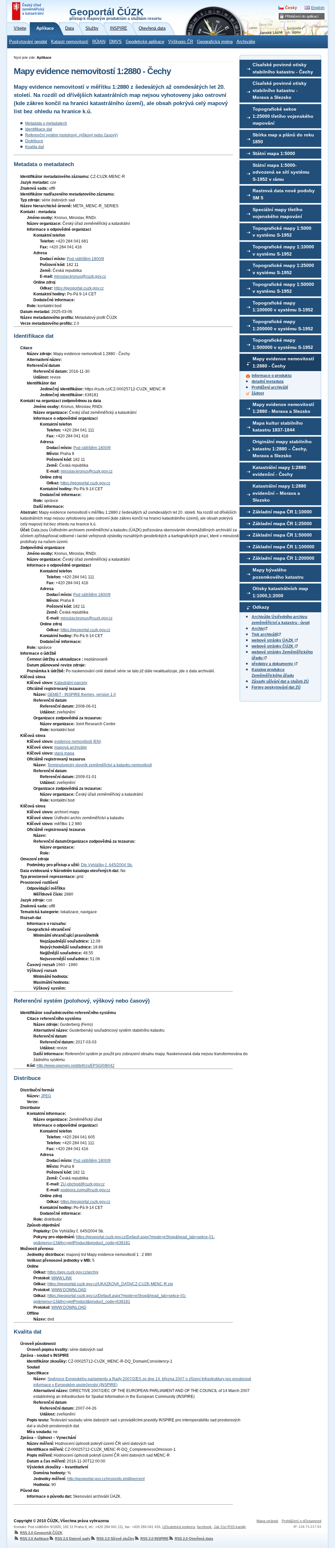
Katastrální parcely (70, 682)
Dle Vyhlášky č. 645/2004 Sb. (107, 865)
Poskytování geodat (28, 41)
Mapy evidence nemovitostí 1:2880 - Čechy (283, 362)
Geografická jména (215, 41)
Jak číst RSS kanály (230, 1527)
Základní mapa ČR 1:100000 (283, 546)
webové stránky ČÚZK (273, 646)
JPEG (46, 1096)
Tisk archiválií (264, 634)
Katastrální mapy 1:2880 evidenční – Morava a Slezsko (279, 493)
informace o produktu (271, 375)
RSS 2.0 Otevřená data (194, 1538)
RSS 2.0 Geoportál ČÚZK (41, 1533)
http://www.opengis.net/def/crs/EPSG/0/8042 (76, 1065)
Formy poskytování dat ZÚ (276, 687)
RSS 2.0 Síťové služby (115, 1538)
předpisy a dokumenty (273, 664)
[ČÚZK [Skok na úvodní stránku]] (28, 11)
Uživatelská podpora (178, 1527)
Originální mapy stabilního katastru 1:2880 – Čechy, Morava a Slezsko (282, 448)
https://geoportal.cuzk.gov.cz (79, 288)
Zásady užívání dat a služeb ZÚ (280, 681)
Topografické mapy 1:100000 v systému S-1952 (283, 306)
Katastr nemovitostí (69, 41)
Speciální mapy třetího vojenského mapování (278, 213)
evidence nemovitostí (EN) (77, 741)
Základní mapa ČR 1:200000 (283, 558)
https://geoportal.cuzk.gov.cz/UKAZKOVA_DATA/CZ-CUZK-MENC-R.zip (110, 1284)
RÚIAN (98, 41)
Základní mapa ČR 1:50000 (282, 535)
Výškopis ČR (180, 41)
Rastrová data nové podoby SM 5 (284, 194)
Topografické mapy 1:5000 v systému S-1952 (282, 232)
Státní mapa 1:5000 (274, 153)
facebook (204, 1527)
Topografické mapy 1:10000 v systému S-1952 (283, 250)
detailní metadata (268, 381)
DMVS (115, 41)
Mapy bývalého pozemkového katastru (278, 573)
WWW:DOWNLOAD (68, 1290)
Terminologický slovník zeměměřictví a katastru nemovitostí (99, 765)
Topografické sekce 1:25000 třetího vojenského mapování (283, 116)
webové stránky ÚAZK (273, 640)
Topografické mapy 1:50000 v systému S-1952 (283, 288)
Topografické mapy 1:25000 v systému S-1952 (283, 269)
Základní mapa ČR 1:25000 (282, 523)
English (318, 8)
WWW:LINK (61, 1278)
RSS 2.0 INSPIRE (154, 1538)
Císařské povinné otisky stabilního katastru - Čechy (283, 68)
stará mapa (64, 753)
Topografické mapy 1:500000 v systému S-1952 (283, 343)
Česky (291, 8)
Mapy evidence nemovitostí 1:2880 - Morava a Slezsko (283, 408)
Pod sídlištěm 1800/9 (85, 259)
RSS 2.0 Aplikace (34, 1538)
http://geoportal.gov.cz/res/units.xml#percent (106, 1479)
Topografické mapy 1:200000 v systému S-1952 (283, 325)
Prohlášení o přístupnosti (301, 1521)
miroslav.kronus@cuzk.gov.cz (80, 276)
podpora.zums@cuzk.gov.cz (85, 1190)
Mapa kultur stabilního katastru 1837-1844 (278, 426)
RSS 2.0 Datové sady (72, 1538)
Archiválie (246, 41)
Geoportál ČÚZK (115, 14)
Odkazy (261, 607)
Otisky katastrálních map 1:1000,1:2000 (280, 592)
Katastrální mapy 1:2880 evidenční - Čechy (279, 471)
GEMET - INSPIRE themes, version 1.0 (81, 694)
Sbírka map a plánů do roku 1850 (283, 138)
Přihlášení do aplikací (302, 16)
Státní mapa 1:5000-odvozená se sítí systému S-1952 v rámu (281, 172)
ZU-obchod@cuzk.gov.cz (83, 1184)
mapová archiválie (70, 747)
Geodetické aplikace (145, 41)
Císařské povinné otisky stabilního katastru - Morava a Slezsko (280, 90)
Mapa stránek (267, 1521)
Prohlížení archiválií (270, 387)
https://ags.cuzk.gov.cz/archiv (72, 1272)
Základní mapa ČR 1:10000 (282, 511)
